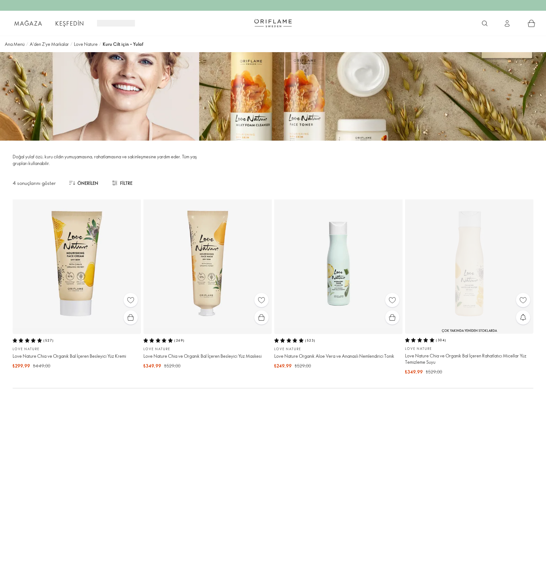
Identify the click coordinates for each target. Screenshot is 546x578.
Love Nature (86, 44)
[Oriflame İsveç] (273, 23)
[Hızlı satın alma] (131, 317)
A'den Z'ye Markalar (49, 44)
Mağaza (28, 23)
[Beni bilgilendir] (523, 317)
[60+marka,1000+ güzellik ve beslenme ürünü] (484, 23)
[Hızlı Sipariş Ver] (531, 23)
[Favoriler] (131, 300)
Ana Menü (15, 44)
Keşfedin (69, 23)
